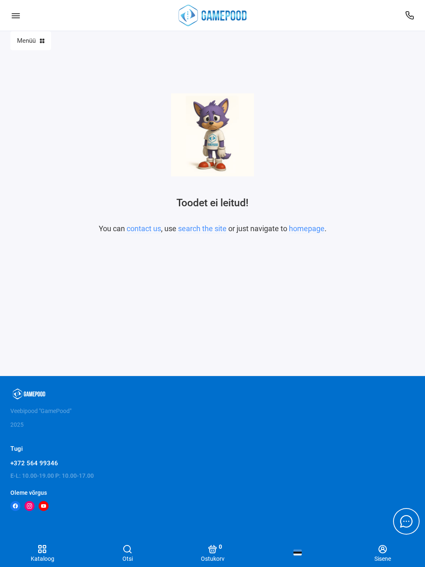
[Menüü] (15, 15)
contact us (144, 228)
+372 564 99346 (34, 463)
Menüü (26, 40)
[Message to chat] (406, 521)
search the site (202, 228)
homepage (307, 228)
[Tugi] (409, 15)
